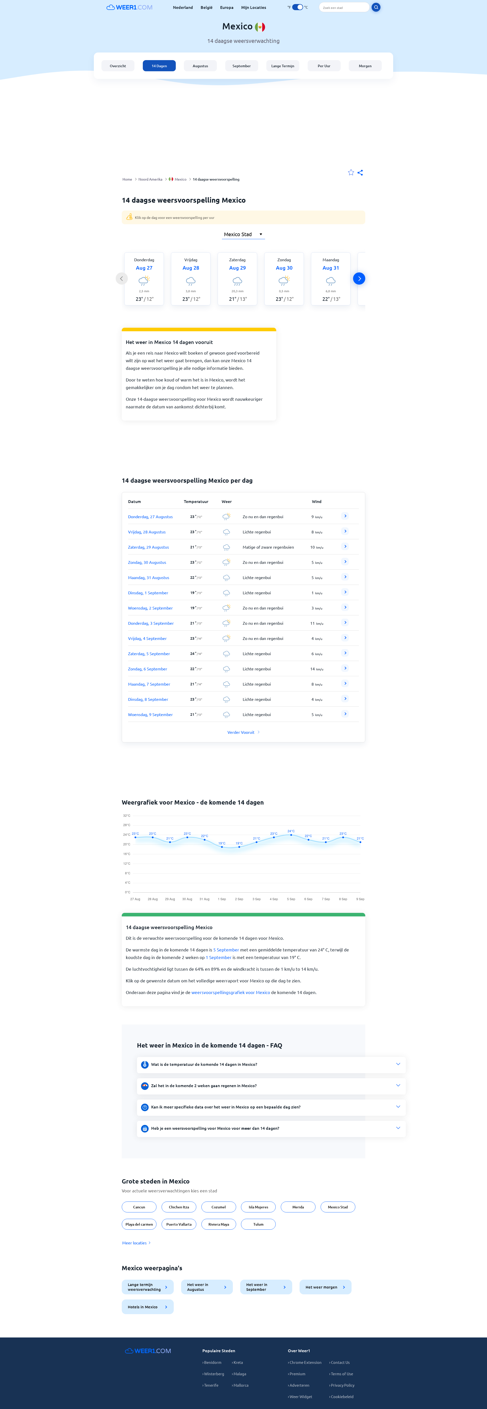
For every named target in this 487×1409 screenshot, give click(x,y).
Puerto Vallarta (179, 1224)
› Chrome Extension (305, 1362)
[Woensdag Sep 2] (345, 609)
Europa (227, 7)
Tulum (258, 1224)
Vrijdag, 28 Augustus (147, 531)
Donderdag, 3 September (151, 622)
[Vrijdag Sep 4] (345, 639)
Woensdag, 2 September (150, 607)
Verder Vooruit (241, 732)
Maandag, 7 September (149, 683)
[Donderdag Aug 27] (345, 517)
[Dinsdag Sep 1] (345, 594)
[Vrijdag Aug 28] (345, 533)
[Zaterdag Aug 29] (345, 548)
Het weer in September (256, 1287)
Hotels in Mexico (143, 1306)
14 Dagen (159, 65)
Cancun (139, 1207)
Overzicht (118, 65)
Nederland (183, 7)
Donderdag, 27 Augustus (150, 516)
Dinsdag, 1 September (148, 592)
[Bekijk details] (345, 516)
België (207, 7)
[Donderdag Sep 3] (345, 624)
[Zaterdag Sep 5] (345, 654)
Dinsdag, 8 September (148, 699)
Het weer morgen (321, 1287)
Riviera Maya (218, 1224)
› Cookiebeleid (341, 1396)
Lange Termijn (282, 65)
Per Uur (324, 65)
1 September (219, 957)
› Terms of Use (341, 1373)
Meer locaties (134, 1242)
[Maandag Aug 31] (345, 578)
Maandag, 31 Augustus (148, 577)
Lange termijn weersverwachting (144, 1287)
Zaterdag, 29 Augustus (148, 546)
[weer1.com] (129, 7)
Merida (298, 1207)
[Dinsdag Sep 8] (345, 700)
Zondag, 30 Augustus (147, 562)
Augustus (200, 65)
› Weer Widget (300, 1396)
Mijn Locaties (253, 7)
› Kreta (237, 1362)
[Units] (297, 7)
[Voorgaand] (122, 278)
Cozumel (219, 1207)
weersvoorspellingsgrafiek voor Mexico (231, 992)
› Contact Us (339, 1362)
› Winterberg (213, 1373)
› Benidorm (211, 1362)
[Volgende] (359, 278)
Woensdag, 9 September (150, 714)
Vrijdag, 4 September (147, 638)
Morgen (365, 65)
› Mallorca (240, 1385)
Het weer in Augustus (197, 1287)
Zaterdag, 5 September (149, 653)
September (242, 65)
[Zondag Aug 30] (345, 563)
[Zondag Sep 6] (345, 670)
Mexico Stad (338, 1207)
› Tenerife (210, 1385)
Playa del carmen (139, 1224)
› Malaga (239, 1373)
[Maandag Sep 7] (345, 685)
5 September (226, 949)
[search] (376, 7)
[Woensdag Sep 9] (345, 715)
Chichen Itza (179, 1207)
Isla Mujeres (258, 1207)
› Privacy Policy (341, 1385)
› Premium (296, 1373)
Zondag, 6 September (147, 668)
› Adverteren (298, 1385)
